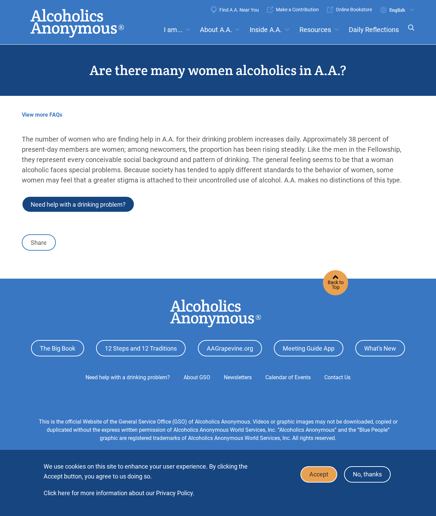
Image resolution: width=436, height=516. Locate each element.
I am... (173, 30)
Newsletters (238, 377)
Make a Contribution (297, 9)
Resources (315, 30)
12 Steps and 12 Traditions (141, 348)
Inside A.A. (266, 30)
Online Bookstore (354, 9)
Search (409, 32)
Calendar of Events (288, 377)
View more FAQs (42, 115)
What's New (380, 348)
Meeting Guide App (308, 348)
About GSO (197, 377)
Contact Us (337, 377)
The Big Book (57, 348)
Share (39, 242)
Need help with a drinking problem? (78, 204)
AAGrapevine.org (230, 348)
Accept (318, 474)
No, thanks (367, 474)
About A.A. (216, 30)
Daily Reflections (374, 30)
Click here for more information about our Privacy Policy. (119, 493)
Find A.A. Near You (239, 10)
